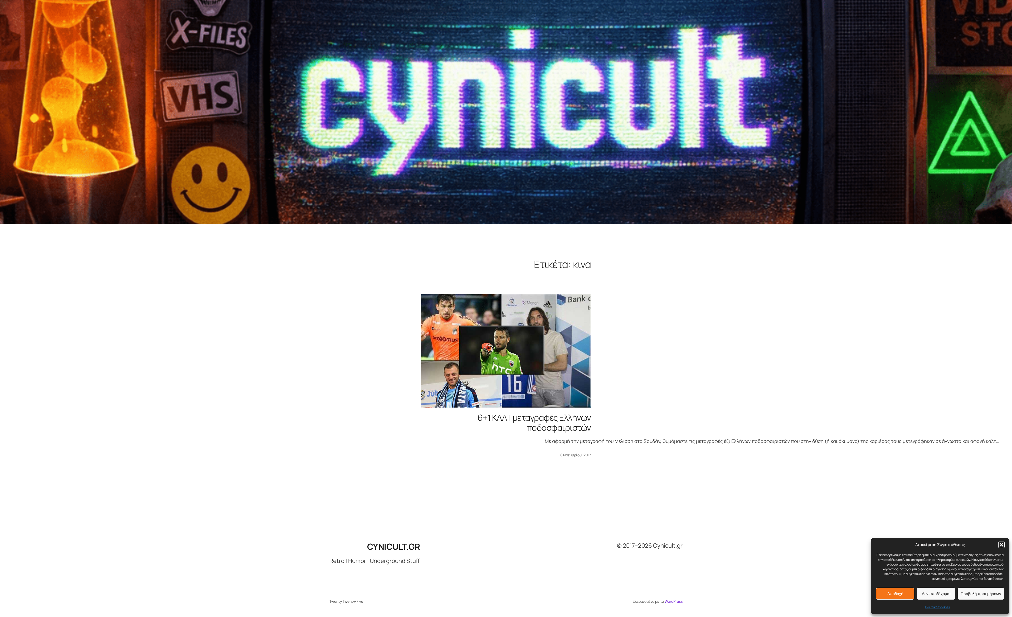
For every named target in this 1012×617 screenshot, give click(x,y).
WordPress (674, 601)
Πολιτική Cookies (937, 607)
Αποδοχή (895, 593)
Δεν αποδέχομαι (936, 593)
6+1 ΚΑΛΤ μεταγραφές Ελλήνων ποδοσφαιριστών (534, 423)
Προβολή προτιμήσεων (981, 593)
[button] (1001, 544)
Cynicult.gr (393, 546)
